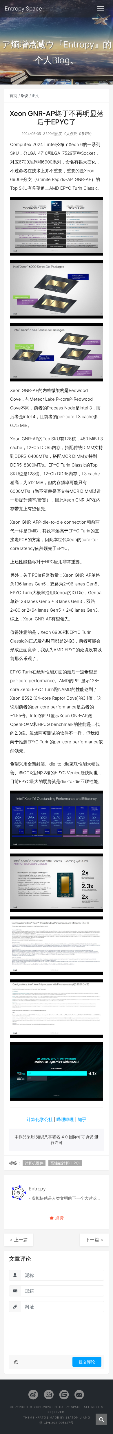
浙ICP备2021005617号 (56, 1422)
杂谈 (24, 95)
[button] (56, 1218)
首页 (13, 95)
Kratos (42, 1417)
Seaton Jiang (77, 1417)
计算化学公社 (40, 1119)
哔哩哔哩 (65, 1119)
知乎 (82, 1119)
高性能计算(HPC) (65, 1163)
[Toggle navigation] (100, 8)
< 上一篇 (19, 1240)
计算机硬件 (34, 1163)
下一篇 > (94, 1240)
